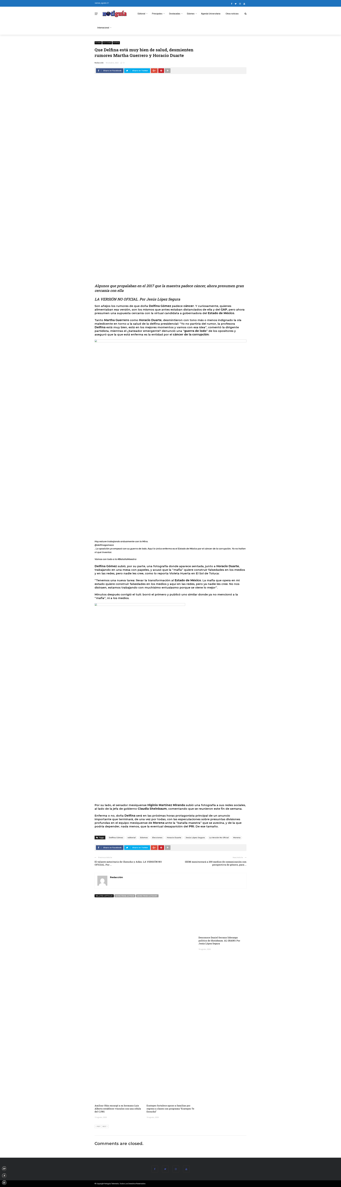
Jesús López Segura (195, 837)
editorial (132, 837)
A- (4, 1182)
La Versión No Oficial (219, 837)
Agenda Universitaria (210, 13)
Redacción (99, 62)
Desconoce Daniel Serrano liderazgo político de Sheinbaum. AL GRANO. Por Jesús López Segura (219, 940)
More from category (147, 896)
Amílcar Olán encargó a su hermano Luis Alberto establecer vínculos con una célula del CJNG (118, 1108)
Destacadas (174, 13)
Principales (157, 13)
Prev (98, 1126)
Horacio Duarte (174, 837)
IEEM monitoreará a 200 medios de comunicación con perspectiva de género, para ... (215, 863)
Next (104, 1126)
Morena (116, 43)
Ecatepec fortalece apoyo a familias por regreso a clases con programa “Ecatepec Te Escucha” (170, 1108)
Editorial (141, 13)
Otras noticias (232, 13)
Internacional (103, 27)
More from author (124, 896)
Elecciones (107, 43)
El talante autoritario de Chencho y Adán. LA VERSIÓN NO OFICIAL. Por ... (128, 863)
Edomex (190, 13)
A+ (4, 1168)
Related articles (104, 896)
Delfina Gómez (116, 837)
